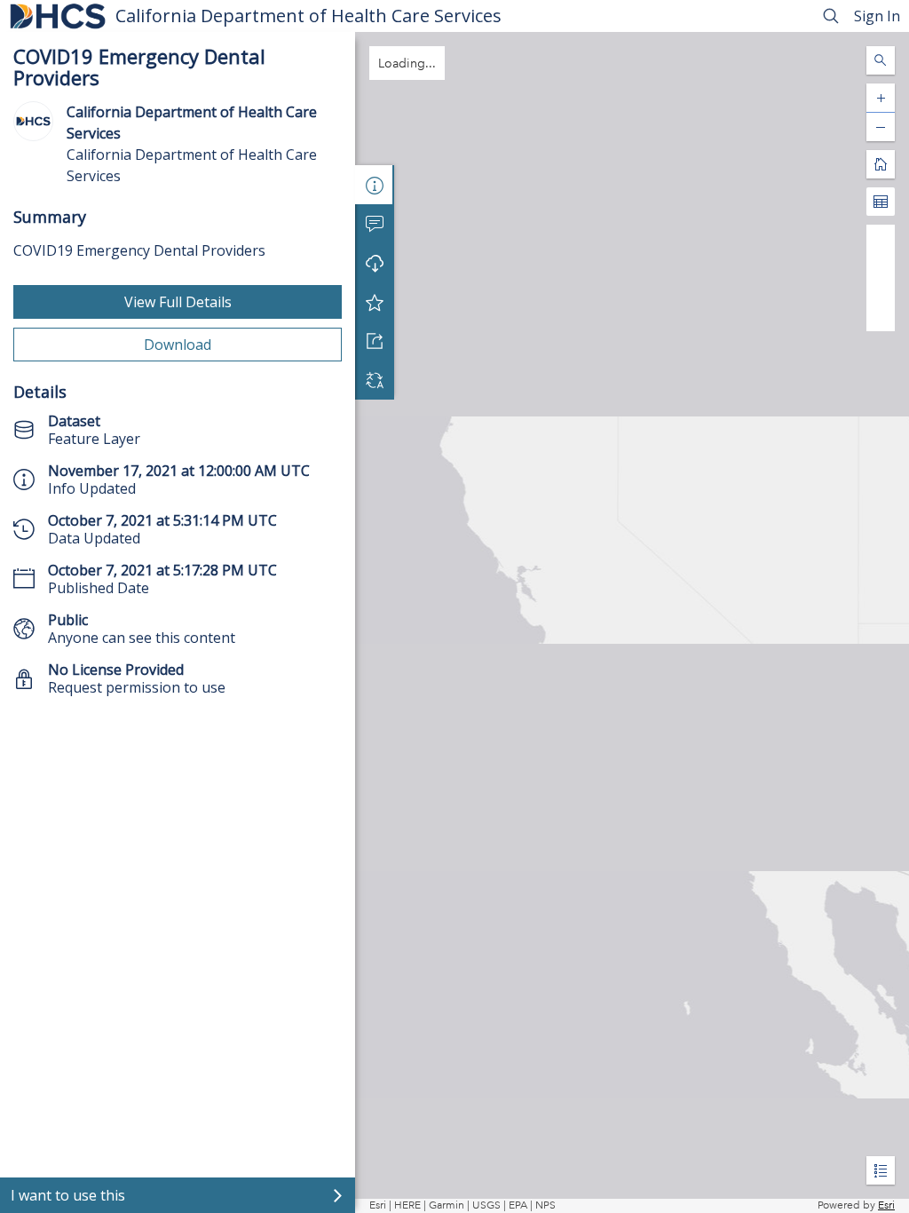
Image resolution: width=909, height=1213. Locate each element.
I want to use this (68, 1195)
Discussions (374, 223)
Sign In (877, 16)
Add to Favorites (374, 301)
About (374, 184)
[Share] (374, 341)
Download (177, 344)
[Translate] (374, 380)
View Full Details (178, 302)
